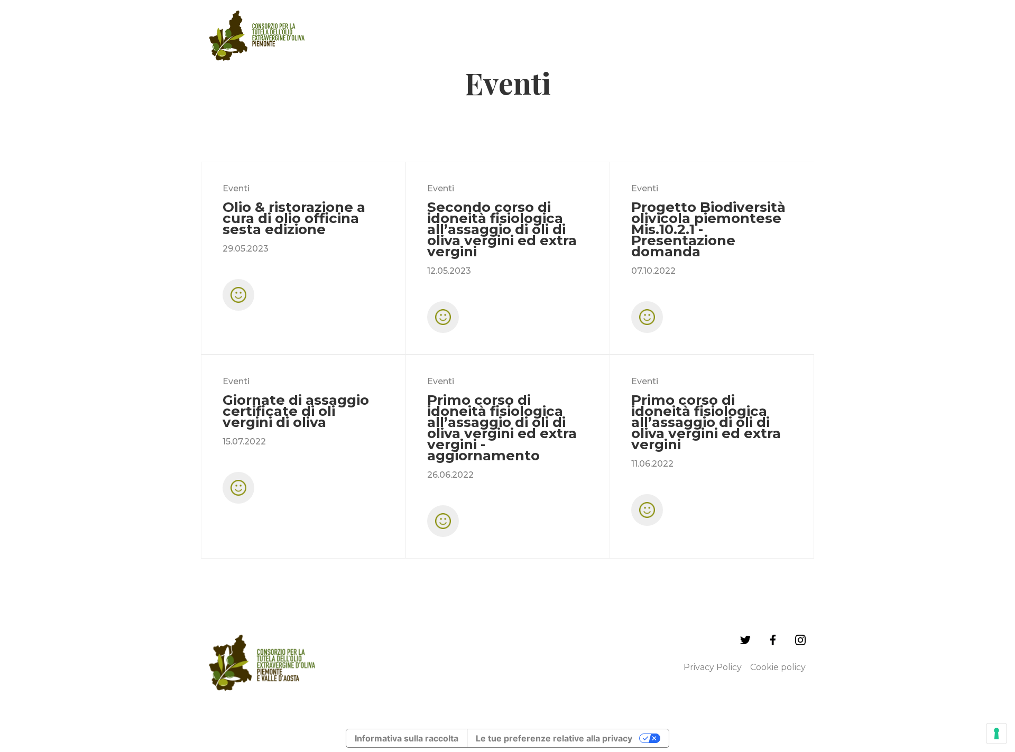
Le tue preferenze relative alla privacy (554, 738)
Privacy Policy (713, 667)
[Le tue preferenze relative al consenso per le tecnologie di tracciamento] (996, 733)
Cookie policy (778, 667)
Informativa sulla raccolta (406, 738)
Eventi (236, 188)
